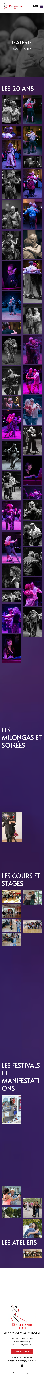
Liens (15, 1373)
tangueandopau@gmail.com (22, 1360)
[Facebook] (22, 1365)
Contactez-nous (22, 1351)
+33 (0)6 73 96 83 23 (22, 1357)
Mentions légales (25, 1373)
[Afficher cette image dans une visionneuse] (11, 109)
